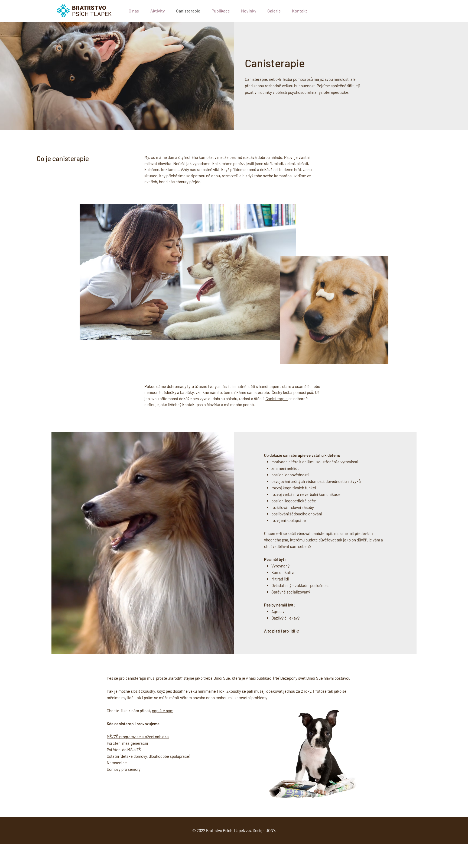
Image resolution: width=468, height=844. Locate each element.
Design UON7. (264, 830)
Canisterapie (276, 398)
